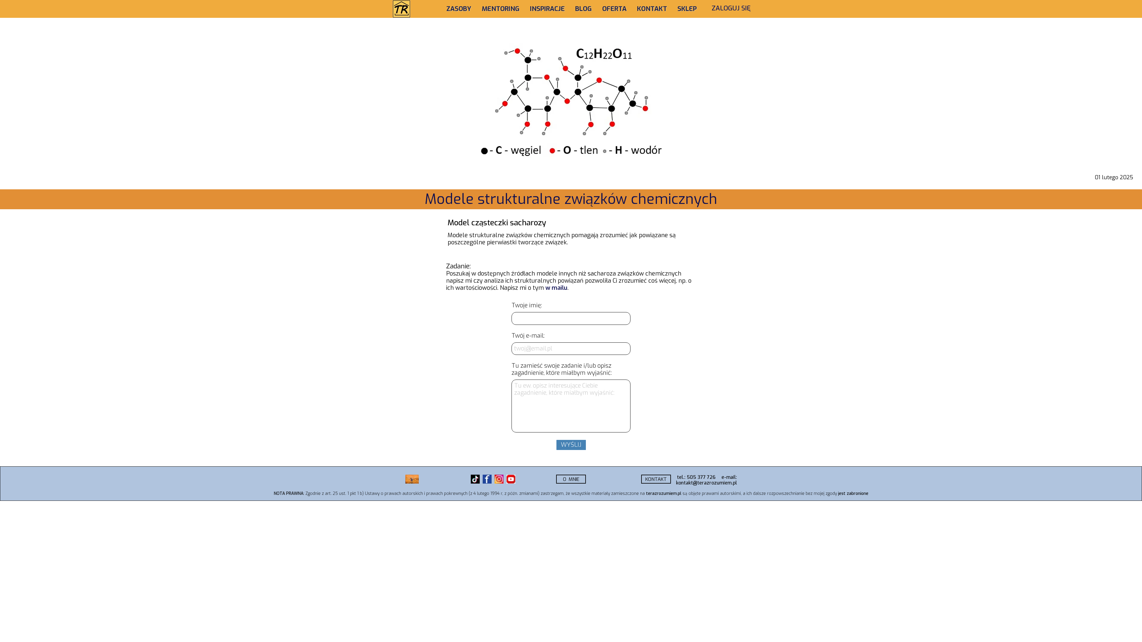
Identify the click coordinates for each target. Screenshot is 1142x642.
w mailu (556, 288)
